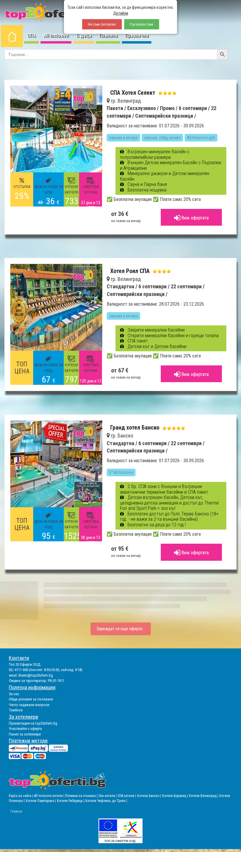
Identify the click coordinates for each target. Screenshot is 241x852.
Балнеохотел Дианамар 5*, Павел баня (144, 467)
